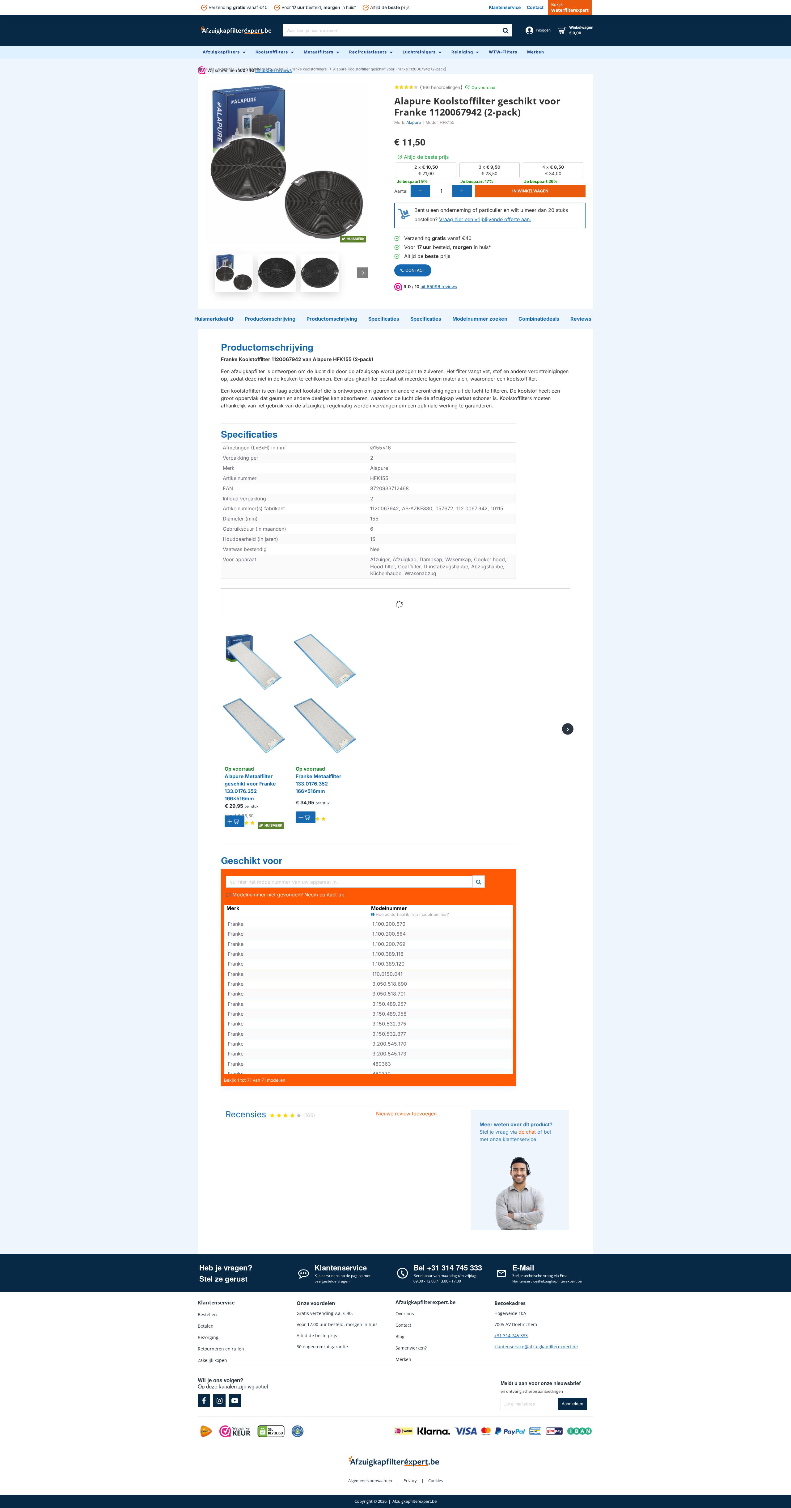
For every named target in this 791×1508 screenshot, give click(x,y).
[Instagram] (219, 1400)
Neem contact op (324, 894)
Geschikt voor (251, 860)
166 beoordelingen (441, 87)
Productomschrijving (267, 347)
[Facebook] (204, 1400)
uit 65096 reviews (439, 286)
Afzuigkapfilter (221, 69)
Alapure (413, 122)
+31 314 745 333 (511, 1335)
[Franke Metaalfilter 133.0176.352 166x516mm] (324, 693)
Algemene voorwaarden (370, 1480)
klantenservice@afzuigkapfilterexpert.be (536, 1347)
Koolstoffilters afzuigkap (262, 69)
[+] (462, 191)
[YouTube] (235, 1400)
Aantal (400, 191)
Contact (415, 270)
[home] (200, 68)
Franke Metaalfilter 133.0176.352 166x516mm (318, 783)
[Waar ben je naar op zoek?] (505, 30)
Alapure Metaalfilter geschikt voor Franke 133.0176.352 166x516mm (250, 787)
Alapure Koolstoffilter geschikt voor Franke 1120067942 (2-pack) (389, 69)
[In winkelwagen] (234, 821)
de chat (527, 1132)
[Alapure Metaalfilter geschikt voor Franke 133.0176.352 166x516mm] (253, 693)
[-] (420, 191)
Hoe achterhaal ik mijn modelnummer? (411, 914)
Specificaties (249, 434)
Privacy (410, 1480)
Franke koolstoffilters (308, 69)
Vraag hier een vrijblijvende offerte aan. (485, 219)
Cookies (435, 1480)
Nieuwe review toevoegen (406, 1113)
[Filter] (478, 881)
